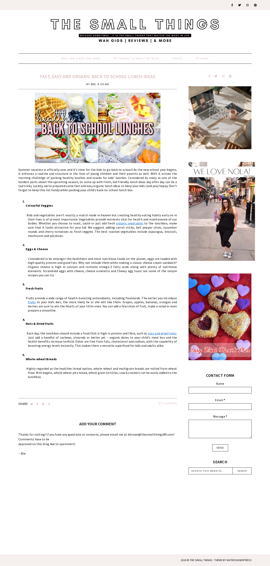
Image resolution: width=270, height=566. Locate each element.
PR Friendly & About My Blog (137, 58)
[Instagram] (247, 5)
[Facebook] (232, 5)
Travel (177, 58)
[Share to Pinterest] (43, 404)
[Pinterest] (255, 5)
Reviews (202, 58)
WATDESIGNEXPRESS (239, 560)
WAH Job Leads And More (81, 58)
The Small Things (201, 560)
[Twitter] (239, 5)
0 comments (169, 403)
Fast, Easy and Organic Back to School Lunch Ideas (98, 76)
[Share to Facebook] (38, 404)
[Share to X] (32, 404)
